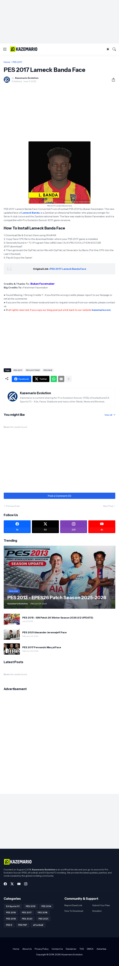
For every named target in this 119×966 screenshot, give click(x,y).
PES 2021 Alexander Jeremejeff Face (44, 632)
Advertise (101, 948)
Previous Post (13, 506)
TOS (81, 948)
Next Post (108, 506)
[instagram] (25, 883)
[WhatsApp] (54, 379)
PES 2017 (17, 62)
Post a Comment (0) (59, 495)
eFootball (38, 925)
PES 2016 (11, 912)
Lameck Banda (31, 212)
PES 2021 (43, 918)
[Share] (112, 80)
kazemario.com (101, 309)
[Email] (61, 379)
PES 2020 (27, 918)
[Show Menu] (5, 49)
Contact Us (57, 948)
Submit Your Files (101, 905)
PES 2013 (30, 906)
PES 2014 (46, 906)
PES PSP (22, 925)
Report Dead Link (73, 905)
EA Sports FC (13, 906)
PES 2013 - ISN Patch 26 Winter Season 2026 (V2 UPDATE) (57, 617)
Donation (97, 911)
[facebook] (5, 883)
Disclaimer (71, 948)
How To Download (73, 911)
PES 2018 (42, 912)
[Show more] (69, 379)
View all (108, 414)
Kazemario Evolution (72, 954)
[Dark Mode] (107, 49)
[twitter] (12, 883)
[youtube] (18, 883)
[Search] (114, 49)
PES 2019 (11, 918)
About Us (27, 948)
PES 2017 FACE (33, 370)
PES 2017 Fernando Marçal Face (41, 647)
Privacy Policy (41, 948)
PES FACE (48, 370)
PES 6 (9, 925)
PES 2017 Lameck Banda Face (68, 268)
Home (7, 62)
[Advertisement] (59, 22)
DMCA (90, 948)
